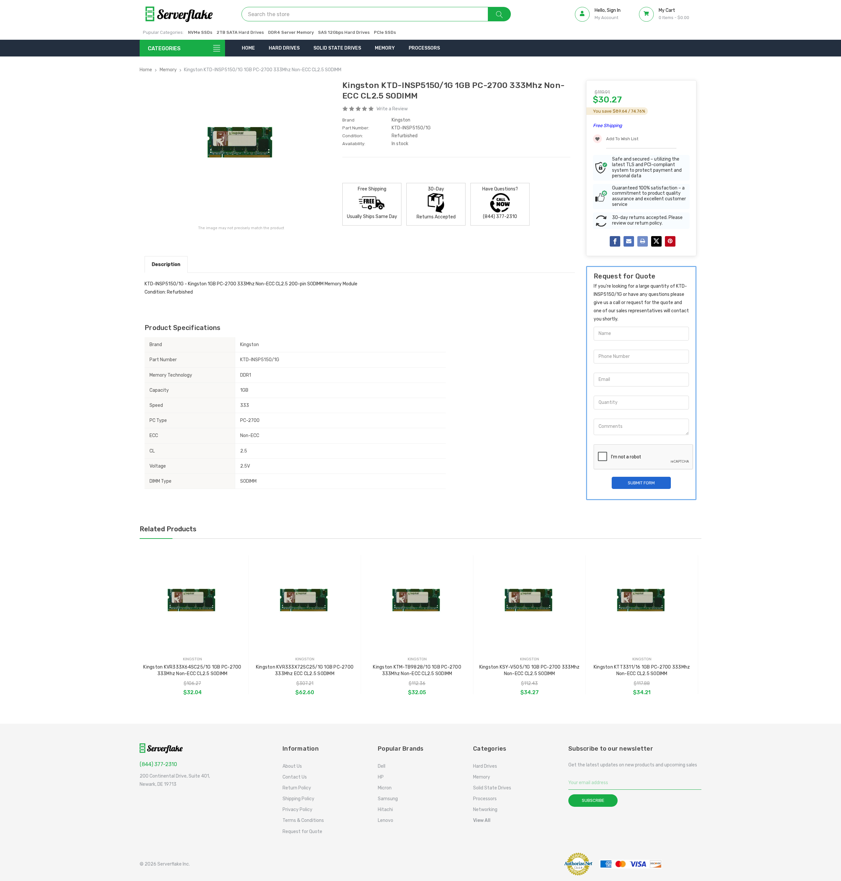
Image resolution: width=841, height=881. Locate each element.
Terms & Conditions (303, 820)
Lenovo (385, 820)
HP (381, 777)
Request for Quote (302, 831)
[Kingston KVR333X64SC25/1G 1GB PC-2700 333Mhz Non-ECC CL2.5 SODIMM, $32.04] (192, 601)
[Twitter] (656, 241)
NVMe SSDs (200, 32)
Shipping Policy (298, 799)
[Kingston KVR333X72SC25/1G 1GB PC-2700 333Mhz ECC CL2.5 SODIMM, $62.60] (304, 601)
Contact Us (295, 777)
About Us (292, 766)
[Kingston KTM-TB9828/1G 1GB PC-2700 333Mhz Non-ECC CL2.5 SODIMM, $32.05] (417, 601)
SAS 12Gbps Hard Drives (344, 32)
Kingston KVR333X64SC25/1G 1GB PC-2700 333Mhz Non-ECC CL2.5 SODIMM (192, 670)
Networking (485, 809)
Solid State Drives (337, 48)
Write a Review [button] (392, 109)
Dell (381, 766)
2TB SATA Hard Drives (240, 32)
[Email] (629, 241)
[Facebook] (615, 241)
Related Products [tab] (168, 529)
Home (248, 48)
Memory (385, 48)
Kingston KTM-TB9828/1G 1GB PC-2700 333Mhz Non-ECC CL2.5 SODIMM (417, 670)
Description (166, 264)
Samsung (388, 799)
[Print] (642, 241)
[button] (540, 864)
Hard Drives (284, 48)
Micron (385, 788)
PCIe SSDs (385, 32)
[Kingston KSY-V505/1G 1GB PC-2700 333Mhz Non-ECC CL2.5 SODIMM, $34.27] (529, 601)
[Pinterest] (670, 241)
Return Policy (297, 788)
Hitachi (385, 809)
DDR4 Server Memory (291, 32)
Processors (424, 48)
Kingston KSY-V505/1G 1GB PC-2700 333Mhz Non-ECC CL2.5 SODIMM (529, 670)
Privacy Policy (297, 809)
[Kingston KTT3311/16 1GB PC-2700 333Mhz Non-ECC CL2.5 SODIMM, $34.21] (641, 601)
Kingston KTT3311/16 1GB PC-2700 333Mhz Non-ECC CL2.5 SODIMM (642, 670)
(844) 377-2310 (158, 764)
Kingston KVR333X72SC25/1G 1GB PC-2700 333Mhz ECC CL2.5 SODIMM (304, 670)
